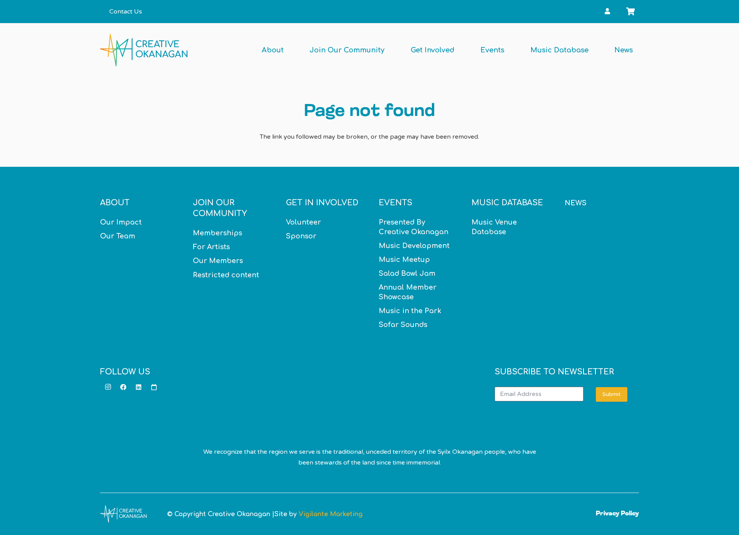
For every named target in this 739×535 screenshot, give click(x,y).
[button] (616, 11)
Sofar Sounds (403, 325)
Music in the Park (410, 311)
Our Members (218, 261)
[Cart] (630, 11)
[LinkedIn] (138, 387)
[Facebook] (123, 387)
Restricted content (226, 275)
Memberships (217, 233)
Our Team (117, 236)
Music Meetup (404, 259)
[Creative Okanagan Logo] (143, 50)
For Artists (211, 247)
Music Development (414, 246)
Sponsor (301, 236)
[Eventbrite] (154, 387)
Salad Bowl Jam (407, 273)
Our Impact (121, 222)
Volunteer (303, 222)
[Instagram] (107, 387)
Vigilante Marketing (331, 514)
